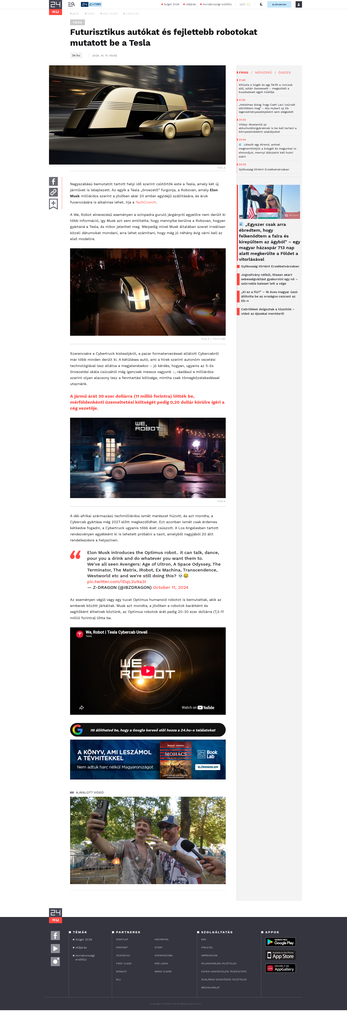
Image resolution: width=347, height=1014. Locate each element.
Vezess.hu (123, 955)
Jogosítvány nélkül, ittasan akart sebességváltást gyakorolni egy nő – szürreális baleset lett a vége (269, 279)
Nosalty (121, 971)
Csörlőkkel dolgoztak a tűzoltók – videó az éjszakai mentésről (268, 311)
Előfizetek (279, 4)
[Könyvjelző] (53, 204)
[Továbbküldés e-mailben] (53, 192)
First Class (124, 963)
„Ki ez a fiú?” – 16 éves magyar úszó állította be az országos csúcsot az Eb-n (269, 296)
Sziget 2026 (171, 4)
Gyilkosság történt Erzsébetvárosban (270, 266)
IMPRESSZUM (209, 955)
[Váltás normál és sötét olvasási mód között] (261, 4)
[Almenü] (71, 4)
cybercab (132, 13)
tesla (90, 13)
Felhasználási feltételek (219, 963)
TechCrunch (146, 202)
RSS (203, 939)
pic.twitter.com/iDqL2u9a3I (116, 581)
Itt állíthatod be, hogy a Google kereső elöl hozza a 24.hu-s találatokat (152, 730)
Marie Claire (163, 971)
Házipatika (161, 939)
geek (75, 13)
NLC (118, 979)
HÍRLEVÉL (207, 947)
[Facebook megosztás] (53, 181)
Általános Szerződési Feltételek (224, 979)
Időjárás (191, 4)
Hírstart (122, 947)
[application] (148, 840)
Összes (284, 72)
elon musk (110, 13)
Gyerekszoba (163, 955)
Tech (77, 22)
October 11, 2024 (171, 587)
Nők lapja (161, 963)
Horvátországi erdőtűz (217, 4)
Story (158, 947)
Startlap (122, 939)
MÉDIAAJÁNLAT (210, 987)
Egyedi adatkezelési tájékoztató (224, 971)
